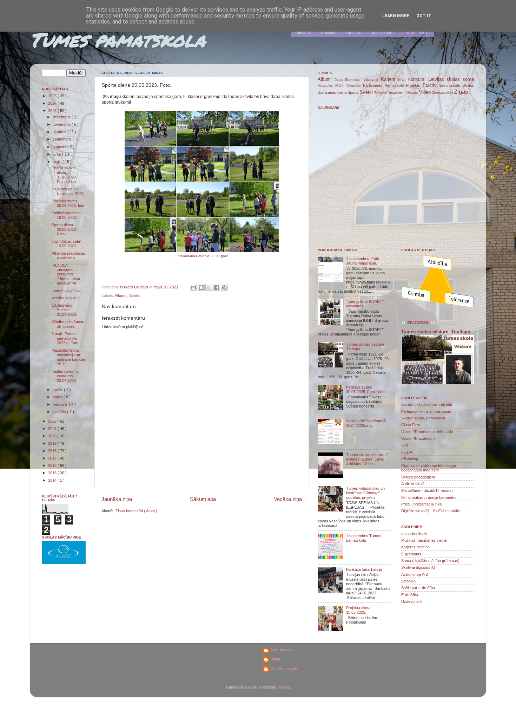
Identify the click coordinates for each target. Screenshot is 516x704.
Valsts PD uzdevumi (418, 438)
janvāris (60, 412)
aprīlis (58, 389)
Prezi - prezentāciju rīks (421, 504)
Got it (423, 15)
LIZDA (406, 452)
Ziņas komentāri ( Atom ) (136, 511)
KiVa (403, 80)
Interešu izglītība (66, 290)
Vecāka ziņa (288, 499)
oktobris (60, 132)
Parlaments (374, 85)
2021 (53, 428)
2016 (53, 465)
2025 (53, 96)
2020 (53, 436)
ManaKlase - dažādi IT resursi (426, 490)
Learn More (395, 15)
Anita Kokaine (281, 650)
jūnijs (57, 154)
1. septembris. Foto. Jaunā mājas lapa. (363, 260)
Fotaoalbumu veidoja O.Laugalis (202, 256)
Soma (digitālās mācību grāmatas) (430, 561)
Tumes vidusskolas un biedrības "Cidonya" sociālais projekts (365, 493)
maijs (57, 161)
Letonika (408, 581)
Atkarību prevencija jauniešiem (68, 255)
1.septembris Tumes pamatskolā (363, 538)
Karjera (389, 79)
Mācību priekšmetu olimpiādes (68, 324)
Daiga (275, 659)
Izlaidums (372, 79)
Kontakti (328, 33)
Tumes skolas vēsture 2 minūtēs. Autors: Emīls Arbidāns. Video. (367, 459)
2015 (53, 473)
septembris (63, 139)
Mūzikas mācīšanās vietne (424, 540)
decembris (62, 117)
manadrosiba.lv (414, 534)
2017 (53, 458)
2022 (53, 421)
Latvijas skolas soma (451, 79)
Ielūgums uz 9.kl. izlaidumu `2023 (68, 191)
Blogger (283, 687)
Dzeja (340, 80)
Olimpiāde (354, 85)
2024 (53, 103)
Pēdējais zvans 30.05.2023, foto (68, 203)
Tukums (381, 92)
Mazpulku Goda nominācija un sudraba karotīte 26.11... (68, 357)
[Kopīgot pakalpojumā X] (208, 287)
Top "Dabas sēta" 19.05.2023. (66, 243)
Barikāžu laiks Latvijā (364, 569)
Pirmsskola (395, 85)
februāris (61, 404)
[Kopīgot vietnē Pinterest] (224, 287)
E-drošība (409, 595)
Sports (134, 295)
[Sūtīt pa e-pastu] (193, 287)
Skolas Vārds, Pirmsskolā (423, 418)
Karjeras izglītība (415, 547)
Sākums (304, 32)
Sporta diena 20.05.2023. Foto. (64, 229)
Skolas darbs (417, 33)
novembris (62, 124)
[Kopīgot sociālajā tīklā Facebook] (216, 287)
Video (425, 92)
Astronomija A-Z (414, 574)
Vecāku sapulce (65, 298)
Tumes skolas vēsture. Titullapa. (436, 332)
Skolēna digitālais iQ (418, 567)
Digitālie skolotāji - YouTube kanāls (430, 511)
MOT (340, 85)
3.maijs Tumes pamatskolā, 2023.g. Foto (65, 338)
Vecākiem (396, 92)
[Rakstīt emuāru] (201, 287)
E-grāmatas (411, 554)
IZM (404, 445)
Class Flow (410, 425)
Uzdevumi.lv (411, 601)
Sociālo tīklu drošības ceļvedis (427, 404)
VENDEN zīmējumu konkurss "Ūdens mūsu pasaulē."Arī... (66, 274)
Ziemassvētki (443, 92)
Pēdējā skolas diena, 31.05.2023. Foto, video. (64, 175)
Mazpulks (326, 85)
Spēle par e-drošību (418, 588)
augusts (60, 147)
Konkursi (418, 79)
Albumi (121, 295)
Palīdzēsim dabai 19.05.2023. (66, 215)
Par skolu (353, 33)
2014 (53, 480)
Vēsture (412, 92)
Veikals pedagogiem (418, 477)
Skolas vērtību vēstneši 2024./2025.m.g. (366, 423)
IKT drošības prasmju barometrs (429, 497)
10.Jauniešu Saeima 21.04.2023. (64, 310)
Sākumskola (450, 85)
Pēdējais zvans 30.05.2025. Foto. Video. (367, 389)
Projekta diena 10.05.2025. (358, 610)
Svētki (367, 92)
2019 (53, 443)
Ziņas (461, 91)
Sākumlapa (203, 499)
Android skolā (412, 484)
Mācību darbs (384, 33)
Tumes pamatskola (118, 39)
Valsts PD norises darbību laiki (427, 432)
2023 (53, 111)
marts (58, 397)
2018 (53, 451)
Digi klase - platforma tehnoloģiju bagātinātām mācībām (428, 467)
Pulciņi (431, 85)
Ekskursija (354, 80)
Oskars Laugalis (284, 668)
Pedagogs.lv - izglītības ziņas (426, 411)
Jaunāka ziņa (116, 499)
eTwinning (409, 459)
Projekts (414, 85)
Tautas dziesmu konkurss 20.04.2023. (65, 376)
